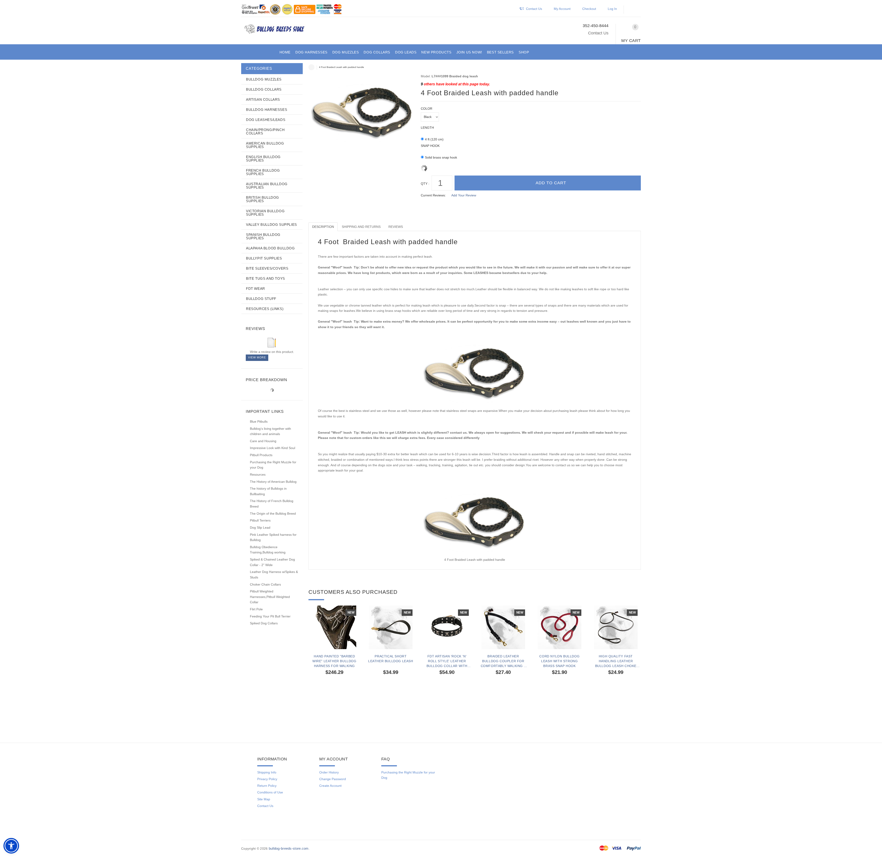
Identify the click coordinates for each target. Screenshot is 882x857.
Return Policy (267, 785)
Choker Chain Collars (265, 584)
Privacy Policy (267, 779)
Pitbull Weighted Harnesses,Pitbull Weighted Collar (270, 596)
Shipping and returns (361, 227)
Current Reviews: (433, 195)
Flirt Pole (256, 609)
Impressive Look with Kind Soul (272, 448)
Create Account (330, 785)
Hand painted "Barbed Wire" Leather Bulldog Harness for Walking (334, 661)
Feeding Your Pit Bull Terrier (270, 616)
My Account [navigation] (562, 9)
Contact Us (598, 33)
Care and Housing (263, 441)
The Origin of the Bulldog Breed (273, 513)
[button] (633, 10)
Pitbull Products (261, 455)
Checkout (589, 9)
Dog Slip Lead (260, 527)
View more (257, 357)
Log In (612, 9)
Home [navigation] (311, 67)
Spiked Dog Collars (264, 623)
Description (323, 227)
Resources (258, 474)
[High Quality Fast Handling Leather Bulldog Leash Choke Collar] (616, 627)
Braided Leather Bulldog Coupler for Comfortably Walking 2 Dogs (503, 661)
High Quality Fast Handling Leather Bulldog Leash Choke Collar (615, 661)
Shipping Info (266, 772)
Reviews (395, 227)
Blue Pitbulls (259, 421)
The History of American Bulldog (273, 481)
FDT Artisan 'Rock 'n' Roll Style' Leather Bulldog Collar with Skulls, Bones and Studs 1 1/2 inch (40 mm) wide (447, 661)
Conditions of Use (270, 792)
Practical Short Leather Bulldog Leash (390, 658)
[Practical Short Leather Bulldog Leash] (390, 627)
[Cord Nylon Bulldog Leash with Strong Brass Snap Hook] (559, 627)
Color (426, 108)
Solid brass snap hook (441, 157)
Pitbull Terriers (260, 520)
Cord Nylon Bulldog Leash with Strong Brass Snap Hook (559, 661)
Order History (329, 772)
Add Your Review (463, 195)
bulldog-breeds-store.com (289, 848)
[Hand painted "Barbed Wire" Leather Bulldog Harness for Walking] (334, 627)
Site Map (263, 799)
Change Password (332, 779)
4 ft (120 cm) (434, 139)
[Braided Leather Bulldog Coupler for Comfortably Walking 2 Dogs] (503, 627)
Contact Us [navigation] (534, 9)
